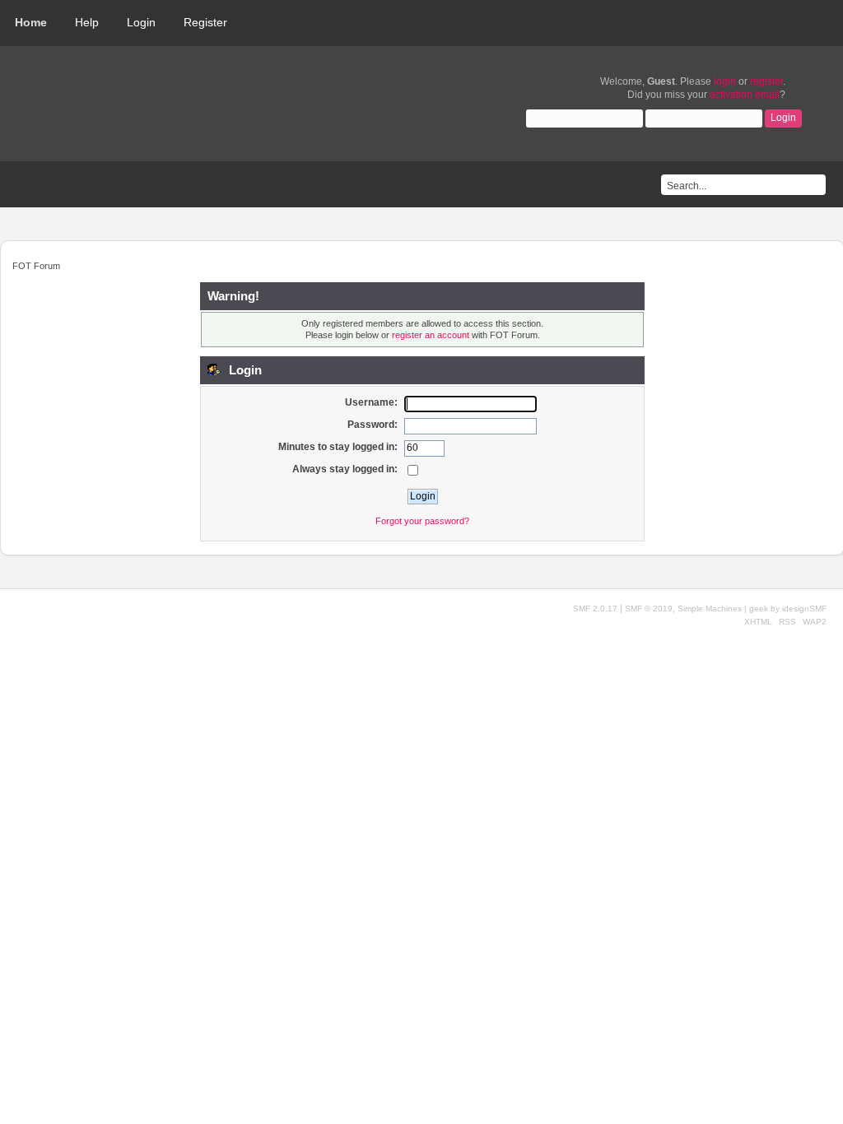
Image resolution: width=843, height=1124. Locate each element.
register (766, 81)
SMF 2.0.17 (595, 608)
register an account (430, 335)
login (725, 81)
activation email (745, 94)
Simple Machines (710, 608)
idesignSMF (804, 608)
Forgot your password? (422, 521)
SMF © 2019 (649, 608)
